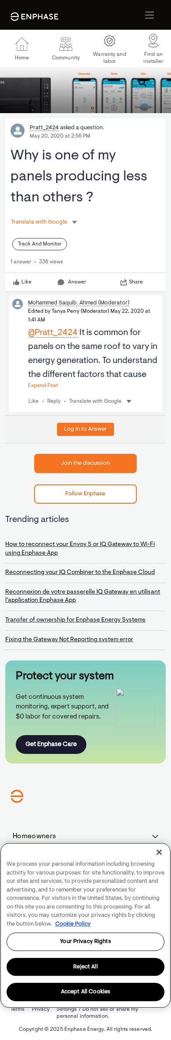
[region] (85, 925)
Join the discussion (85, 463)
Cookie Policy (73, 924)
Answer (77, 282)
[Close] (159, 852)
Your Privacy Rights (85, 941)
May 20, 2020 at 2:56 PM (60, 136)
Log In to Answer (85, 429)
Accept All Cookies (85, 992)
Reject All (85, 967)
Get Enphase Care (51, 744)
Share (136, 282)
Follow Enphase (85, 494)
